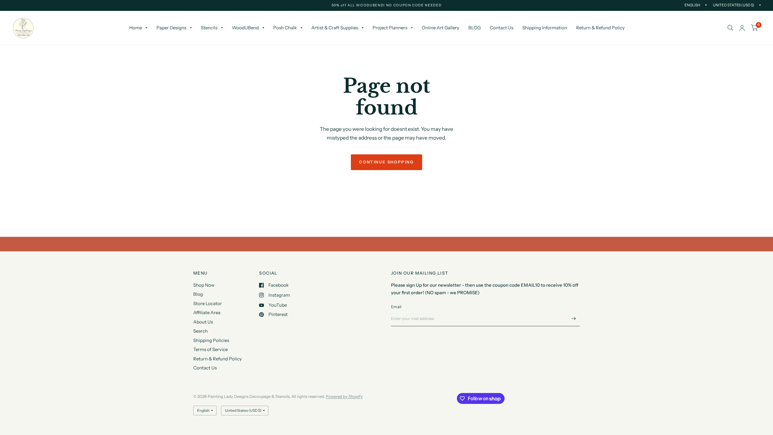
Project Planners (390, 28)
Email (396, 306)
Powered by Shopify (344, 396)
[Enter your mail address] (574, 318)
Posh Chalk (285, 28)
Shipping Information (544, 28)
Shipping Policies (211, 340)
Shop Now (204, 285)
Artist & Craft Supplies (334, 28)
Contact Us (501, 28)
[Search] (730, 28)
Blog (198, 294)
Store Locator (207, 303)
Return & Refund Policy (600, 28)
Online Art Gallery (440, 28)
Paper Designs (171, 28)
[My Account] (742, 28)
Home (135, 28)
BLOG (474, 28)
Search (200, 331)
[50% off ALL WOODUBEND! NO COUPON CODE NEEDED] (387, 5)
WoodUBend (245, 28)
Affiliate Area (206, 312)
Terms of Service (210, 349)
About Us (203, 322)
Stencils (209, 28)
